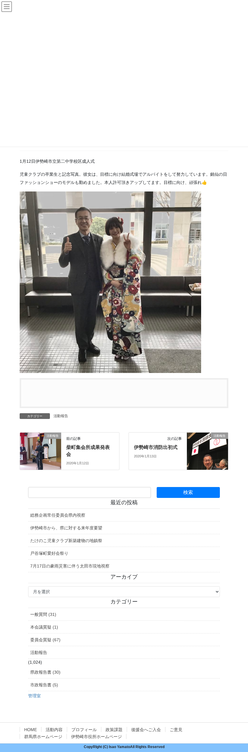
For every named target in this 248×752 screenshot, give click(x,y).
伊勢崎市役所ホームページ (96, 736)
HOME (30, 729)
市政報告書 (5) (44, 684)
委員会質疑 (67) (45, 639)
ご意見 (176, 729)
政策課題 (114, 729)
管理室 (34, 695)
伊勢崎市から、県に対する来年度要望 (66, 527)
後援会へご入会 (146, 729)
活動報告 (61, 416)
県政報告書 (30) (45, 672)
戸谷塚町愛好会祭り (49, 553)
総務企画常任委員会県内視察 (57, 515)
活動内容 (54, 729)
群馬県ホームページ (43, 736)
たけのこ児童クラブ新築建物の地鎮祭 (66, 540)
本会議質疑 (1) (44, 627)
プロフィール (84, 729)
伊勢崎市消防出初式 (156, 447)
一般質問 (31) (43, 614)
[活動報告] (40, 447)
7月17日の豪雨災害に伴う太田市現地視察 (69, 566)
